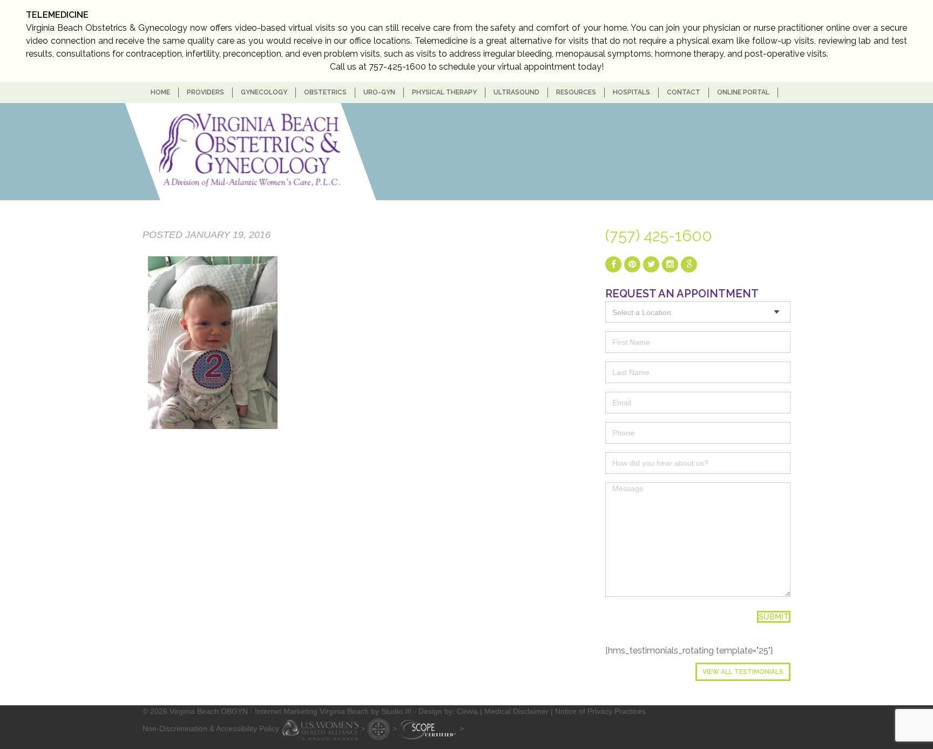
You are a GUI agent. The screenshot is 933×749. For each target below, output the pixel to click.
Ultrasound (516, 92)
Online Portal (743, 92)
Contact (683, 92)
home (160, 92)
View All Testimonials (742, 672)
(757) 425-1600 (658, 236)
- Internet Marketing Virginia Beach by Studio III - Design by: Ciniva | (367, 711)
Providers (205, 92)
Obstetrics (325, 92)
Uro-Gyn (379, 92)
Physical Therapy (444, 92)
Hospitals (631, 92)
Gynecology (264, 92)
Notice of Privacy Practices (600, 711)
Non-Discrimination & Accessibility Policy (211, 728)
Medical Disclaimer (516, 711)
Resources (576, 92)
